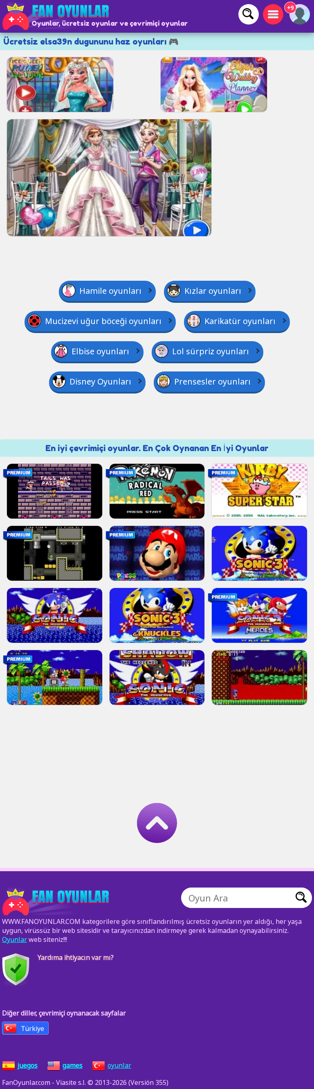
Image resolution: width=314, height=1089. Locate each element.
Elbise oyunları (100, 351)
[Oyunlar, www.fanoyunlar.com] (57, 16)
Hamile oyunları (110, 290)
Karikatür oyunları (240, 320)
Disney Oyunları (100, 381)
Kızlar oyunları (212, 290)
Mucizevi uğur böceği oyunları (103, 320)
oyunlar (119, 1065)
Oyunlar (14, 939)
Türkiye (32, 1028)
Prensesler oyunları (212, 381)
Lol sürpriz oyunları (210, 351)
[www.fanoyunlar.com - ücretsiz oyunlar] (57, 902)
